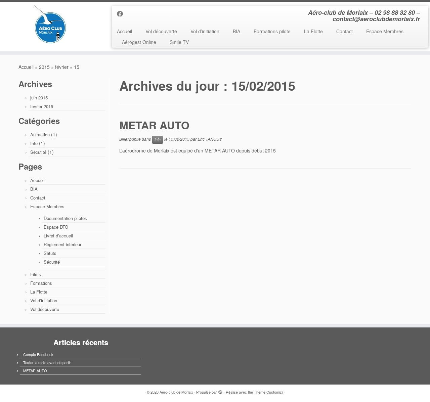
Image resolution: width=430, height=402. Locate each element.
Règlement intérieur (62, 244)
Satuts (50, 253)
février (62, 66)
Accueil (124, 31)
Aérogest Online (139, 42)
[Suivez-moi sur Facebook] (122, 13)
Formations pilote (272, 31)
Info (34, 143)
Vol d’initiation (204, 31)
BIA (236, 31)
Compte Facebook (38, 354)
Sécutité (38, 152)
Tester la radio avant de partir (47, 362)
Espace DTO (56, 227)
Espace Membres (384, 31)
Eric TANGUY (210, 139)
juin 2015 (39, 97)
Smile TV (179, 42)
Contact (344, 31)
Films (35, 274)
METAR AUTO (154, 125)
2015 (44, 66)
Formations (41, 283)
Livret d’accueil (58, 235)
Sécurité (52, 262)
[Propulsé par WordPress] (220, 390)
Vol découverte (161, 31)
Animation (40, 134)
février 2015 (41, 106)
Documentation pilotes (65, 218)
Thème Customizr (268, 392)
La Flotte (313, 31)
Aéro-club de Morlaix (176, 392)
